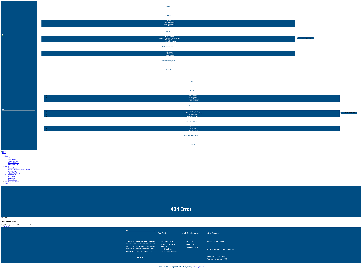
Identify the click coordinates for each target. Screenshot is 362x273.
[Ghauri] (3, 151)
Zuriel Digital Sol (198, 267)
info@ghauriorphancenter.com (223, 249)
